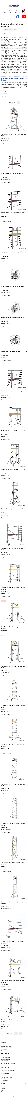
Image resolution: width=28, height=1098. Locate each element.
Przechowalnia (5, 1060)
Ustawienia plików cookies (8, 1078)
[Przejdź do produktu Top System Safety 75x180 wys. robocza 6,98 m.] (14, 120)
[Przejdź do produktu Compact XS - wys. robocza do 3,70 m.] (14, 237)
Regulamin (4, 1049)
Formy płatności (5, 1067)
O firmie (3, 1088)
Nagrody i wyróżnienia (7, 1091)
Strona (9, 102)
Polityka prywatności (6, 1077)
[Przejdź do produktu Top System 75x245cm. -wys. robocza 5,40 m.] (14, 1005)
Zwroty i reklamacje (6, 1046)
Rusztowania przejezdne (22, 21)
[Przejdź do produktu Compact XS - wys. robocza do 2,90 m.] (14, 198)
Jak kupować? (5, 1080)
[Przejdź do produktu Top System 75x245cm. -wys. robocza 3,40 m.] (14, 927)
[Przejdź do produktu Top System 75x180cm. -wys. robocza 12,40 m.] (14, 887)
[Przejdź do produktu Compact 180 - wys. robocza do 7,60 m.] (14, 494)
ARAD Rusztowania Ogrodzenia (8, 21)
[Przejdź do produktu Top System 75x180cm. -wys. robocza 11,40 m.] (14, 848)
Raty (2, 1051)
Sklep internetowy (12, 1096)
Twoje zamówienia (5, 1057)
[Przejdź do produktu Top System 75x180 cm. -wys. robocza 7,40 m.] (14, 691)
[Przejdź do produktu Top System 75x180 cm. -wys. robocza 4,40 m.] (14, 573)
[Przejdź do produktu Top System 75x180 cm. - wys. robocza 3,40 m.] (14, 534)
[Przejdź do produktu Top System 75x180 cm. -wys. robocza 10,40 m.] (14, 809)
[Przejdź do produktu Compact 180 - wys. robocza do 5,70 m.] (14, 455)
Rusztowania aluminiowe (10, 29)
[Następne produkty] (16, 1033)
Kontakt (3, 1087)
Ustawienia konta (5, 1059)
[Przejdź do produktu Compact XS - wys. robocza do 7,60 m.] (14, 307)
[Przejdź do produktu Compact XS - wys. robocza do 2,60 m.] (14, 159)
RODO (2, 1090)
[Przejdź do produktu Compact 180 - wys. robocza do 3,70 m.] (14, 416)
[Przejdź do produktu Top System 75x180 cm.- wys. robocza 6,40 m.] (14, 652)
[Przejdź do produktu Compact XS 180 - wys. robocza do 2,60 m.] (14, 339)
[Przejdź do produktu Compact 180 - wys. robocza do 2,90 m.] (14, 376)
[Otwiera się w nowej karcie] (17, 16)
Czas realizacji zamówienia (8, 1070)
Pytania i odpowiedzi (6, 1047)
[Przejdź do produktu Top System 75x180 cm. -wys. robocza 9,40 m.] (14, 770)
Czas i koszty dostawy (7, 1069)
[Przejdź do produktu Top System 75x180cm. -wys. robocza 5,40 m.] (14, 612)
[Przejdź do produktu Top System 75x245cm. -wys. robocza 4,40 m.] (14, 966)
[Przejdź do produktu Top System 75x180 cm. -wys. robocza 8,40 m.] (14, 730)
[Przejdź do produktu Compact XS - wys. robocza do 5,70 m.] (14, 274)
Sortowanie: (4, 93)
